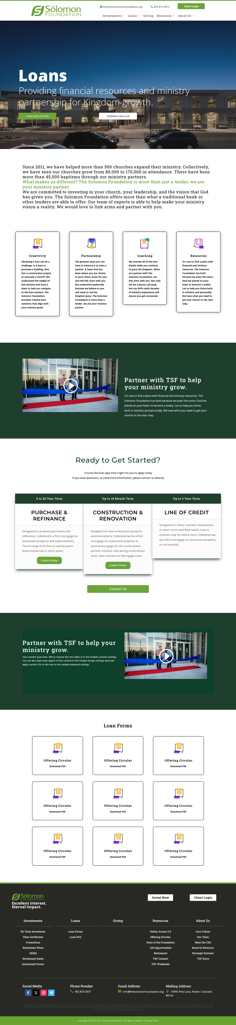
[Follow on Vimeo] (51, 993)
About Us (184, 16)
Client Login (191, 6)
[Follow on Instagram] (43, 993)
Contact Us (118, 589)
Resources (164, 16)
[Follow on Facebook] (28, 993)
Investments (112, 16)
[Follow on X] (36, 993)
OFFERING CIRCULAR (118, 116)
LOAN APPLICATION (37, 116)
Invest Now (160, 897)
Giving (148, 16)
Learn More (49, 560)
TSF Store (203, 958)
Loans (132, 16)
